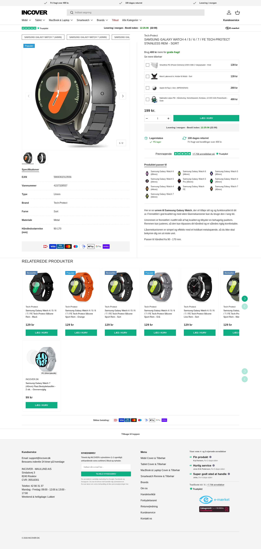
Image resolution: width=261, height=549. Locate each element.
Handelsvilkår (148, 494)
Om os (144, 488)
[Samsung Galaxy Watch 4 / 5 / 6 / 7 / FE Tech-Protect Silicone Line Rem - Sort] (200, 287)
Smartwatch (83, 20)
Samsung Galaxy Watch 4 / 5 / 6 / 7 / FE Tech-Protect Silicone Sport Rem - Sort (120, 313)
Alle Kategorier (130, 20)
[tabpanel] (76, 204)
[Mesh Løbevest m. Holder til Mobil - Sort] (154, 76)
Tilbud (115, 20)
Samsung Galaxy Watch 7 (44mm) (43, 37)
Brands (101, 20)
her (127, 484)
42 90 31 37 (37, 486)
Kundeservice (231, 20)
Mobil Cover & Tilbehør (153, 458)
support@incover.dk (39, 458)
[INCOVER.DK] (34, 12)
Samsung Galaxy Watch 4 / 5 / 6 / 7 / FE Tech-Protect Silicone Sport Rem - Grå (159, 313)
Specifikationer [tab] (30, 169)
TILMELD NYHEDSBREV (106, 474)
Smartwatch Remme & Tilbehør (157, 476)
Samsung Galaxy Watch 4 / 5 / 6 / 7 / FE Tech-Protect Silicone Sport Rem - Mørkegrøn (238, 313)
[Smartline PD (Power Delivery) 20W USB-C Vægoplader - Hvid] (154, 65)
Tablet (38, 20)
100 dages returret (198, 138)
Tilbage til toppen (130, 434)
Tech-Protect (151, 35)
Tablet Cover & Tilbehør (153, 464)
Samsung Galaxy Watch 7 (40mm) (88, 37)
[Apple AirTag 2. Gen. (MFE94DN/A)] (154, 88)
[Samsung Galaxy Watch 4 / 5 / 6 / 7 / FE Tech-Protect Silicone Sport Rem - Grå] (160, 287)
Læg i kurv (206, 118)
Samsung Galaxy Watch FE (129, 37)
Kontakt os (146, 518)
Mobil (25, 20)
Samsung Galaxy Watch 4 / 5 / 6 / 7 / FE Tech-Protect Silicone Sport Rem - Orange (80, 313)
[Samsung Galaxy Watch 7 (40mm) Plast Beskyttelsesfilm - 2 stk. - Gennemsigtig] (41, 359)
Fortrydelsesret (149, 500)
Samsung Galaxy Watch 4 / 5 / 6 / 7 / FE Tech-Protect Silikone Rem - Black (41, 313)
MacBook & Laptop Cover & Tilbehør (160, 470)
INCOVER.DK (34, 538)
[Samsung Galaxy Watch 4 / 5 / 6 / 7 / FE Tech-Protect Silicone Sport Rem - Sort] (121, 287)
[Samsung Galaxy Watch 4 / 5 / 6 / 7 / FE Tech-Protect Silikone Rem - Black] (41, 287)
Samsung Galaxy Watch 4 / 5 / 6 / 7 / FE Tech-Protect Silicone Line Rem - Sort (199, 313)
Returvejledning (149, 506)
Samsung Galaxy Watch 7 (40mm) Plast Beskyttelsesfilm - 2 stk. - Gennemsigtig (41, 386)
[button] (237, 12)
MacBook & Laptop (59, 20)
